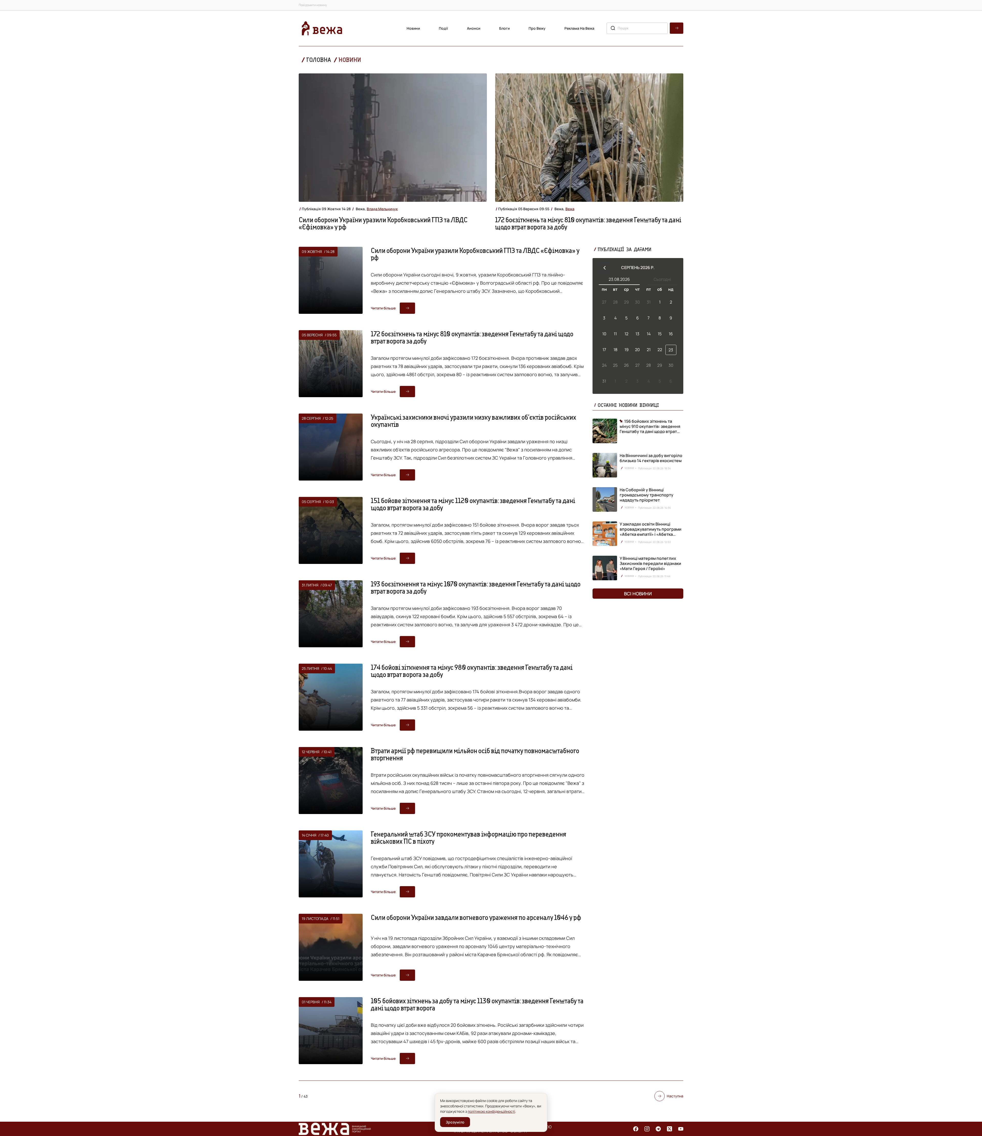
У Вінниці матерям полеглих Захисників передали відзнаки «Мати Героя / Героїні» (650, 563)
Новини (413, 28)
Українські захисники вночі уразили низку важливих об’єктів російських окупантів (473, 420)
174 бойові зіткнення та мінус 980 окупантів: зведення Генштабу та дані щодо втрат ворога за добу (472, 670)
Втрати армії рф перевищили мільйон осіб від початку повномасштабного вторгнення (475, 754)
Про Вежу (537, 28)
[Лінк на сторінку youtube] (680, 1128)
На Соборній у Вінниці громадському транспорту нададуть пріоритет (646, 495)
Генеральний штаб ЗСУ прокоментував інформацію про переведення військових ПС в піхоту (468, 837)
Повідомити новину (313, 5)
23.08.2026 (619, 279)
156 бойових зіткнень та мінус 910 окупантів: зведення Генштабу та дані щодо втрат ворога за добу (650, 426)
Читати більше (383, 308)
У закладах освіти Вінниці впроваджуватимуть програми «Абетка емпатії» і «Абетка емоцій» (651, 531)
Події (443, 28)
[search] (676, 28)
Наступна (675, 1096)
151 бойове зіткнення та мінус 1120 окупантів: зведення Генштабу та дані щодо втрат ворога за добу (473, 504)
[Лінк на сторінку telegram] (658, 1128)
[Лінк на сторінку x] (669, 1128)
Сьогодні (662, 279)
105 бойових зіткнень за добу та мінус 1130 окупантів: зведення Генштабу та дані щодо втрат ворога (477, 1004)
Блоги (504, 28)
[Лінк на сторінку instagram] (647, 1128)
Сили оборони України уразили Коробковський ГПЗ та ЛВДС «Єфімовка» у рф (383, 223)
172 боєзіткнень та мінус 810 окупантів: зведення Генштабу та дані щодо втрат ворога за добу (588, 223)
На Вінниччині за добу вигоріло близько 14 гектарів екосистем (651, 458)
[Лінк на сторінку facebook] (635, 1128)
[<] (605, 267)
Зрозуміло (455, 1122)
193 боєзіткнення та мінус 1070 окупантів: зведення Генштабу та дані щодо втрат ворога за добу (476, 587)
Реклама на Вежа (579, 28)
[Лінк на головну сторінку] (322, 28)
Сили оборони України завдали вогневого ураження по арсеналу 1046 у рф (476, 917)
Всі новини (638, 594)
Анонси (473, 28)
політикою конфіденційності (491, 1111)
